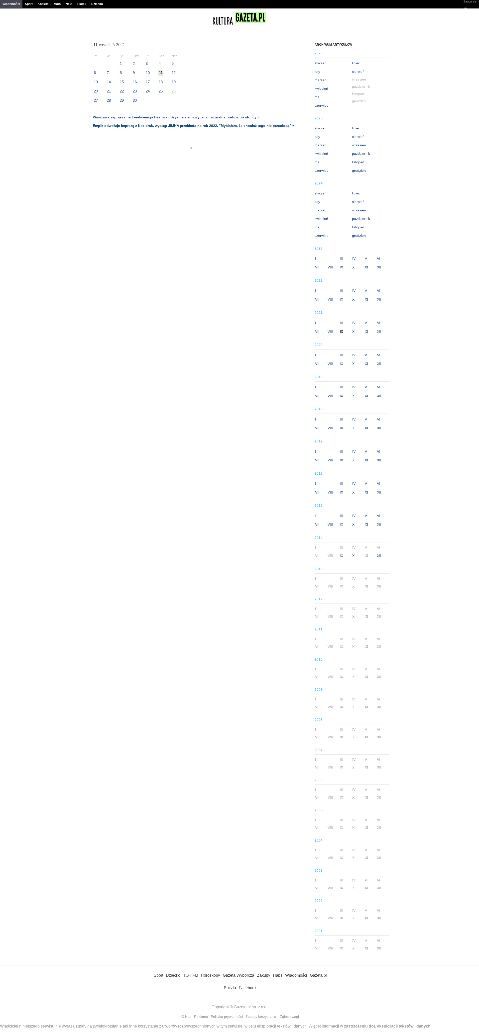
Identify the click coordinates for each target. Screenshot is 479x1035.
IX (341, 267)
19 (174, 82)
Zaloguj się (470, 1)
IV (354, 258)
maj (317, 97)
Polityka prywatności (227, 1017)
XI (366, 267)
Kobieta (43, 4)
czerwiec (321, 105)
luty (317, 72)
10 (148, 73)
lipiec (356, 63)
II (329, 258)
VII (317, 267)
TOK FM (190, 975)
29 (122, 100)
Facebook (247, 988)
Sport (29, 4)
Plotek (81, 4)
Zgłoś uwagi (289, 1017)
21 (109, 91)
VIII (330, 267)
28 (109, 100)
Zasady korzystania (260, 1017)
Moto (57, 4)
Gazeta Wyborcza (238, 975)
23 (135, 91)
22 (122, 91)
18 (161, 82)
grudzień (359, 170)
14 (109, 82)
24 (148, 91)
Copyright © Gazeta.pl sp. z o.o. (239, 1007)
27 (96, 100)
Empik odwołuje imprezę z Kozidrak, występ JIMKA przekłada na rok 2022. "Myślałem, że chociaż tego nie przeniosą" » (193, 126)
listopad (358, 162)
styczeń (321, 63)
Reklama (201, 1017)
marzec (320, 80)
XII (379, 267)
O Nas (186, 1017)
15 (122, 82)
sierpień (358, 72)
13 (96, 82)
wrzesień (359, 145)
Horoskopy (210, 975)
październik (361, 154)
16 (135, 82)
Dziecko (97, 4)
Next (69, 4)
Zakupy (263, 975)
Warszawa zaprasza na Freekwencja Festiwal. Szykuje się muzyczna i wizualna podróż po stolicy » (176, 117)
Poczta (230, 988)
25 (161, 91)
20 (96, 91)
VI (378, 258)
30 (135, 100)
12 (174, 73)
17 (148, 82)
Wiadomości (11, 4)
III (341, 258)
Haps (277, 975)
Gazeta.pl (318, 975)
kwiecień (321, 88)
